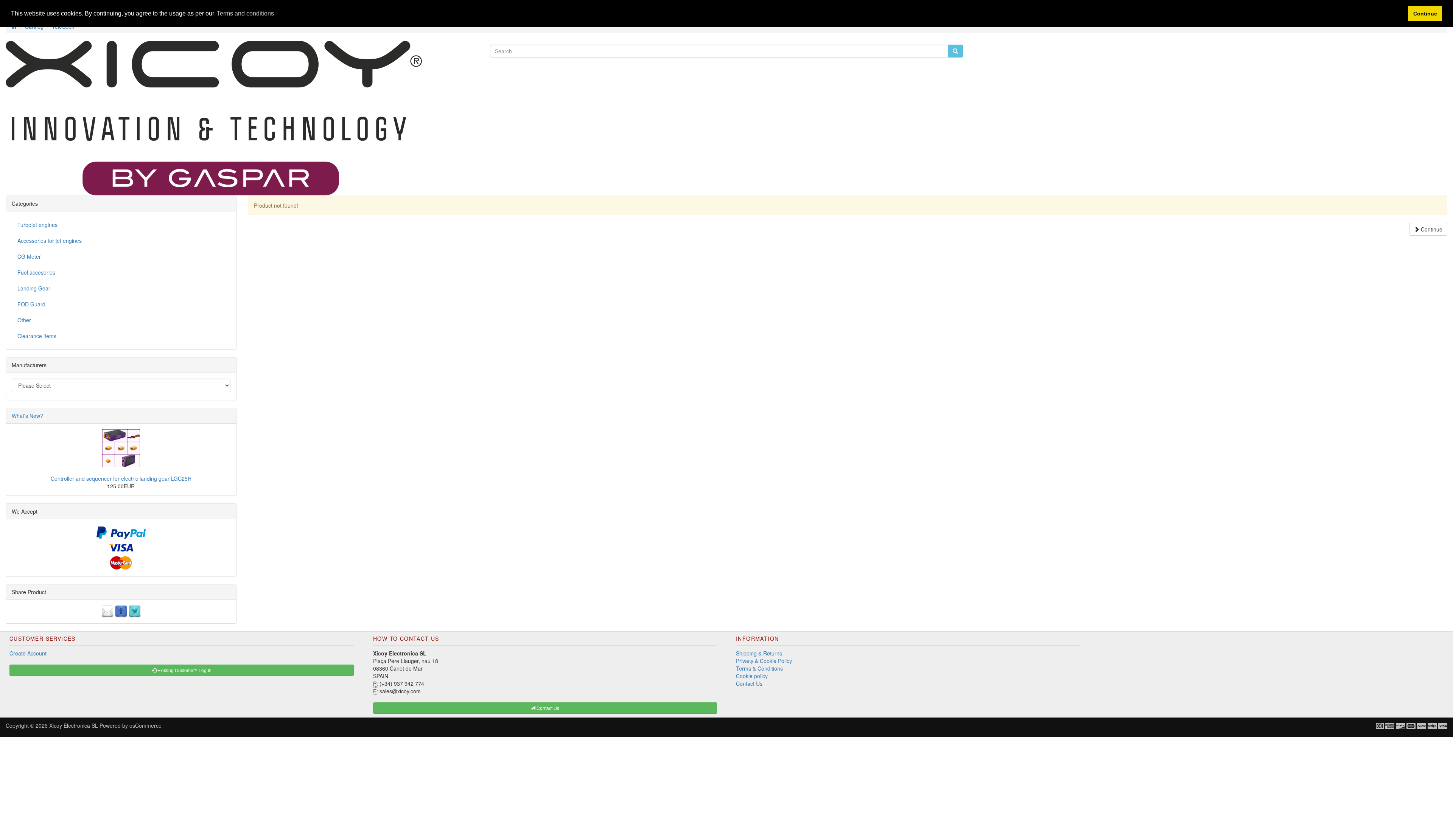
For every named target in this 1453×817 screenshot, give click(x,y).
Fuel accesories (36, 272)
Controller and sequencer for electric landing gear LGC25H (121, 478)
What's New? (27, 415)
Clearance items (36, 336)
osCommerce (145, 725)
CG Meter (29, 256)
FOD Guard (31, 304)
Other (24, 320)
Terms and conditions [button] (245, 13)
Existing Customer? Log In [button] (184, 670)
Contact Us (749, 683)
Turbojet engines (37, 224)
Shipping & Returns (759, 653)
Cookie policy (752, 676)
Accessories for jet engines (49, 240)
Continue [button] (1425, 14)
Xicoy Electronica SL (73, 725)
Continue (1430, 229)
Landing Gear (33, 288)
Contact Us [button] (547, 708)
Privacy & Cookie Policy (764, 661)
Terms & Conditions (759, 668)
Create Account (28, 653)
